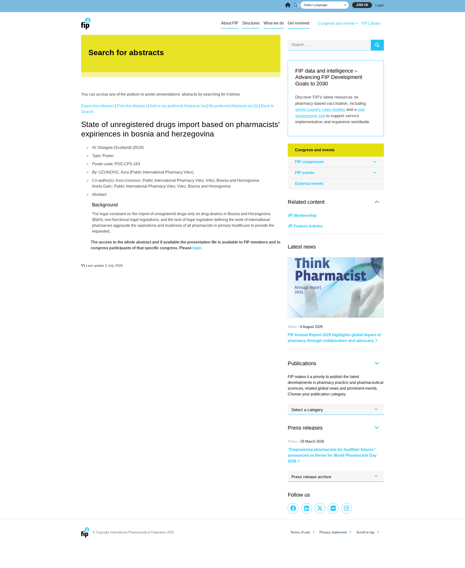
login (197, 248)
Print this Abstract (132, 106)
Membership (305, 215)
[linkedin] (306, 508)
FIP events (304, 173)
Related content (306, 202)
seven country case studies (320, 109)
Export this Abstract (97, 106)
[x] (319, 508)
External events (309, 184)
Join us (362, 5)
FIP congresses (309, 162)
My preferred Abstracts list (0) (233, 106)
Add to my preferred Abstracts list (177, 106)
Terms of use (300, 532)
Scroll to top (365, 532)
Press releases (305, 428)
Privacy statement (333, 532)
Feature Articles (308, 226)
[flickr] (333, 508)
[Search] (377, 45)
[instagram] (346, 508)
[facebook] (293, 508)
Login (379, 5)
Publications (302, 363)
